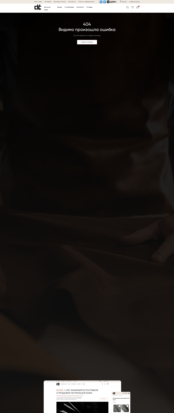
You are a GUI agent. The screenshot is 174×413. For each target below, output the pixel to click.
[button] (86, 2)
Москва (124, 1)
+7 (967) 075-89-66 (134, 2)
